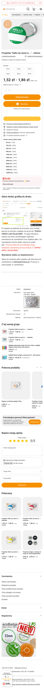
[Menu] (41, 9)
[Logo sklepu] (9, 9)
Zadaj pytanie (34, 422)
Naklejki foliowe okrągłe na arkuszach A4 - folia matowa (24, 355)
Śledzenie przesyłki (9, 585)
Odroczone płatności (13, 132)
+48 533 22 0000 (7, 668)
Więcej (33, 294)
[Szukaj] (28, 9)
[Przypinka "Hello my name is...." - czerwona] (4, 332)
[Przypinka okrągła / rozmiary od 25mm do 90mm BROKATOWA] (32, 540)
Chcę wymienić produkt (10, 596)
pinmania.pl (27, 289)
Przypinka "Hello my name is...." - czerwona (21, 329)
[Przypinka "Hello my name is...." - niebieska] (4, 340)
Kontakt (4, 599)
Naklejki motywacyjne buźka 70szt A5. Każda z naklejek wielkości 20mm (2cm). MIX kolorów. (24, 346)
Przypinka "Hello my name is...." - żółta (11, 552)
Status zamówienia (9, 582)
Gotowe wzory (27, 15)
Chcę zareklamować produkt (12, 589)
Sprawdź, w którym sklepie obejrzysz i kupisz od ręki (22, 127)
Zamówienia (7, 576)
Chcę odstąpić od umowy (11, 592)
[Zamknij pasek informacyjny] (40, 3)
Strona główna (16, 15)
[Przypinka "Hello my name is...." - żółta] (11, 540)
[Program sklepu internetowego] (22, 684)
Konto (4, 608)
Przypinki (37, 15)
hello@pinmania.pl (20, 668)
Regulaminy (7, 616)
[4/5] (22, 441)
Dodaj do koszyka (22, 97)
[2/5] (14, 441)
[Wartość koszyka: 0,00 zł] (34, 9)
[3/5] (18, 441)
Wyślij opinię (22, 485)
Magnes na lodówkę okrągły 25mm (12, 401)
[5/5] (26, 441)
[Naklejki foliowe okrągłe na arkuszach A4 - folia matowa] (4, 357)
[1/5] (10, 441)
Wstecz (5, 15)
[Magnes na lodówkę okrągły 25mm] (16, 385)
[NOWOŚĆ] (22, 639)
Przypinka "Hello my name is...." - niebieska (21, 337)
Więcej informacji (8, 184)
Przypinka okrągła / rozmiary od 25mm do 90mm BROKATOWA (32, 552)
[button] (37, 367)
